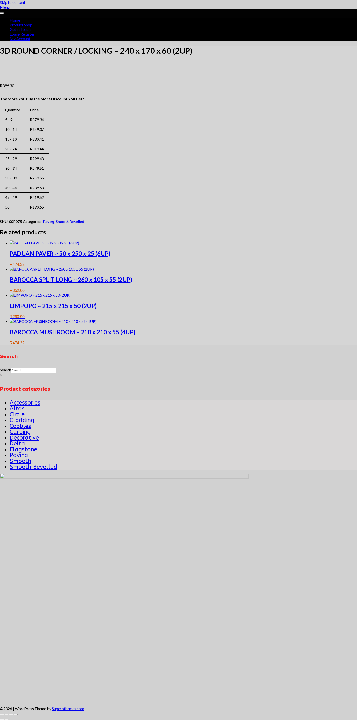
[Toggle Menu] (2, 13)
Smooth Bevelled (70, 221)
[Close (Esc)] (16, 714)
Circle (17, 414)
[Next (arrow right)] (6, 719)
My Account (20, 38)
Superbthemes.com (68, 708)
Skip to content (12, 2)
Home (15, 20)
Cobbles (20, 426)
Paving (48, 221)
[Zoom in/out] (2, 714)
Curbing (20, 431)
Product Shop (21, 24)
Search (5, 369)
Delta (17, 443)
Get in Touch (20, 29)
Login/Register (22, 34)
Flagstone (23, 449)
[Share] (11, 714)
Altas (17, 408)
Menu (5, 7)
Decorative (24, 437)
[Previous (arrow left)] (2, 719)
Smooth (20, 461)
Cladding (22, 420)
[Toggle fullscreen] (6, 714)
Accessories (25, 402)
